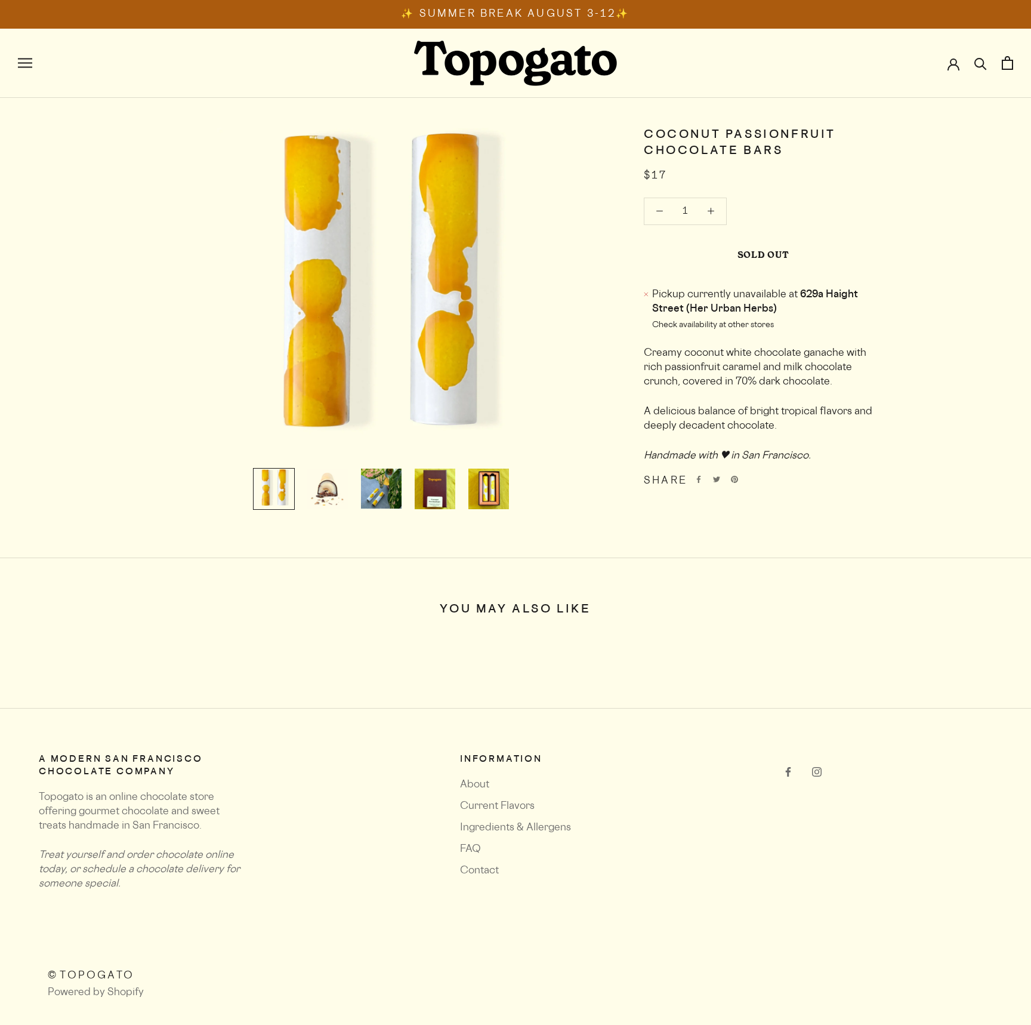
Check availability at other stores (713, 325)
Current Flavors (497, 806)
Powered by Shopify (96, 993)
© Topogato (91, 976)
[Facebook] (698, 479)
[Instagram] (817, 772)
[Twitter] (716, 479)
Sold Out (763, 255)
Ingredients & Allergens (515, 828)
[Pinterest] (734, 479)
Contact (479, 871)
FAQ (470, 849)
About (474, 785)
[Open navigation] (25, 63)
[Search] (980, 63)
